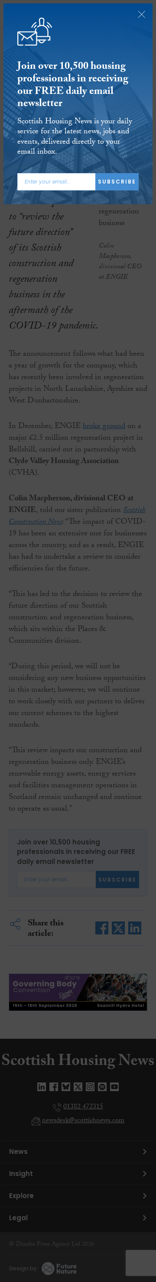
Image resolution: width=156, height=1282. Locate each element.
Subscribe (117, 181)
